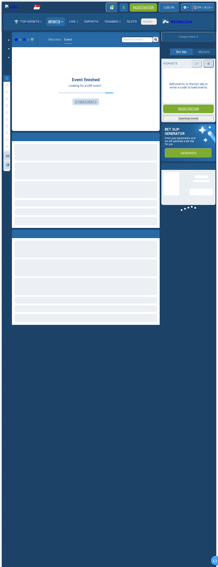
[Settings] (186, 7)
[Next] (25, 233)
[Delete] (155, 233)
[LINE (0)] (16, 39)
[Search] (156, 39)
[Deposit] (123, 7)
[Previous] (15, 233)
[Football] (24, 39)
